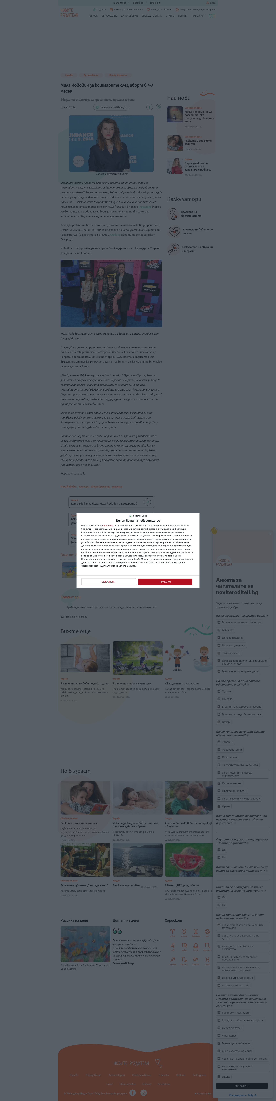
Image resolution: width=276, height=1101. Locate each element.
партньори (107, 525)
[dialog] (138, 550)
